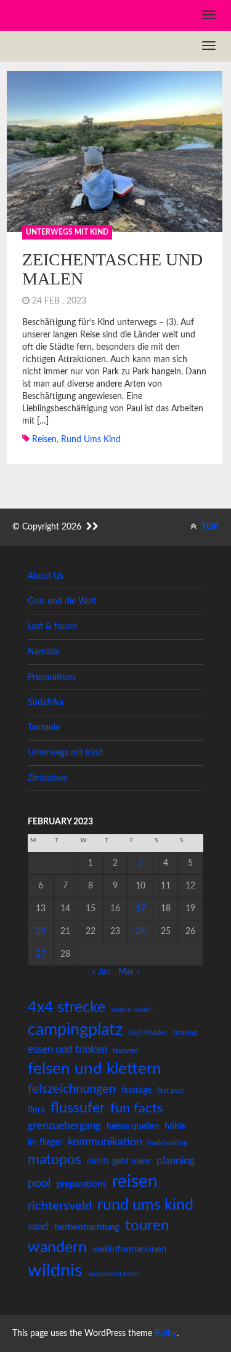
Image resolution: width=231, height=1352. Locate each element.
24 (140, 931)
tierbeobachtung (87, 1227)
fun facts (136, 1108)
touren (147, 1225)
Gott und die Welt (62, 601)
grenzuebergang (64, 1126)
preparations (82, 1184)
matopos (54, 1160)
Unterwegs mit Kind (67, 232)
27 (41, 954)
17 (140, 908)
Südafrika (45, 702)
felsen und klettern (94, 1069)
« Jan (101, 972)
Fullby (166, 1333)
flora (36, 1110)
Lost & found (52, 626)
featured (125, 1050)
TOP (209, 527)
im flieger (45, 1142)
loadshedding (167, 1143)
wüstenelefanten (113, 1274)
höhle (174, 1126)
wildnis (55, 1270)
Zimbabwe (47, 778)
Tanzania (44, 727)
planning (175, 1161)
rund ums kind (91, 439)
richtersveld (60, 1206)
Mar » (129, 972)
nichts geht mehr (119, 1161)
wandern (57, 1247)
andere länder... (134, 1010)
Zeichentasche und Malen (112, 269)
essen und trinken (67, 1049)
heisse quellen (133, 1126)
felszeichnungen (72, 1089)
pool (39, 1183)
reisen (44, 439)
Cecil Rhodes (147, 1032)
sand (38, 1226)
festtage (136, 1090)
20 (41, 931)
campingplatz (75, 1029)
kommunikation (105, 1142)
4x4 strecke (66, 1007)
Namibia (43, 652)
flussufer (78, 1108)
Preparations (52, 677)
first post (170, 1090)
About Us (45, 576)
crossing (184, 1032)
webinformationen (129, 1249)
